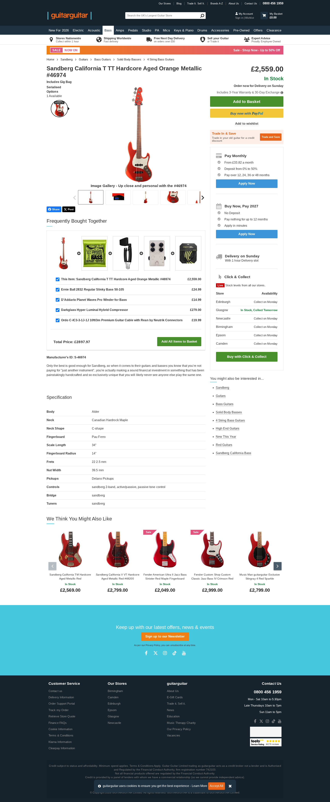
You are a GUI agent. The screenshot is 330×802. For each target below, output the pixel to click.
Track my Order (59, 710)
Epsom (112, 710)
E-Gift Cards (175, 697)
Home (50, 59)
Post (71, 209)
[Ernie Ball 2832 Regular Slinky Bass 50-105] (95, 253)
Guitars (83, 59)
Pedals (133, 30)
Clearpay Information (62, 748)
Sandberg (67, 59)
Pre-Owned (241, 30)
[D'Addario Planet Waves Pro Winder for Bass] (126, 253)
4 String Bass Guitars (160, 59)
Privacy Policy (153, 645)
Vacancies (173, 735)
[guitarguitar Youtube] (183, 653)
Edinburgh (114, 703)
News (170, 710)
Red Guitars (224, 444)
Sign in (239, 17)
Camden (113, 697)
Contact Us (251, 3)
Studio (146, 30)
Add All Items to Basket (179, 341)
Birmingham (115, 691)
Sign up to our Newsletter (165, 636)
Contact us (55, 691)
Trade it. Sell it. (176, 703)
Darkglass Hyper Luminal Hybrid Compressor (94, 309)
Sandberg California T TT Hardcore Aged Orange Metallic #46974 (116, 279)
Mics (166, 30)
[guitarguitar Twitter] (155, 653)
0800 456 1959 (273, 3)
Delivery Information (61, 697)
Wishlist (249, 17)
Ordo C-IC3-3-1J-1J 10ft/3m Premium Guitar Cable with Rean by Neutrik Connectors (122, 320)
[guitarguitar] (69, 15)
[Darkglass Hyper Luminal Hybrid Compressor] (157, 253)
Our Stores (165, 3)
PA (157, 30)
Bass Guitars (102, 59)
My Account (245, 13)
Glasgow (113, 716)
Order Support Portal (62, 703)
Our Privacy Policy (179, 729)
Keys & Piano (183, 30)
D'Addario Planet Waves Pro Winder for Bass (94, 299)
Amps (120, 30)
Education (173, 716)
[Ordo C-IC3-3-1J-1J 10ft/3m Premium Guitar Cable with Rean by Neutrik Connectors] (188, 253)
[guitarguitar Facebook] (146, 653)
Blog (178, 3)
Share (56, 209)
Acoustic (94, 30)
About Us (234, 3)
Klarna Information (60, 741)
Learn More (199, 786)
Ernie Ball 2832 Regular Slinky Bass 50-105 (92, 289)
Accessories (220, 30)
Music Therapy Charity (181, 722)
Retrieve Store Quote (62, 716)
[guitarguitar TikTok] (174, 653)
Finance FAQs (58, 722)
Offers (258, 30)
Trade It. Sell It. (196, 3)
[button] (264, 15)
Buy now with (246, 113)
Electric (78, 30)
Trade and (271, 137)
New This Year (226, 436)
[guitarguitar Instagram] (164, 653)
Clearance (274, 30)
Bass (108, 30)
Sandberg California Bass (233, 453)
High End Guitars (227, 428)
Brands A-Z (216, 3)
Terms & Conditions (61, 735)
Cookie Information (60, 729)
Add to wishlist (246, 123)
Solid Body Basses (129, 59)
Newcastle (114, 722)
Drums (202, 30)
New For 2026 (59, 30)
